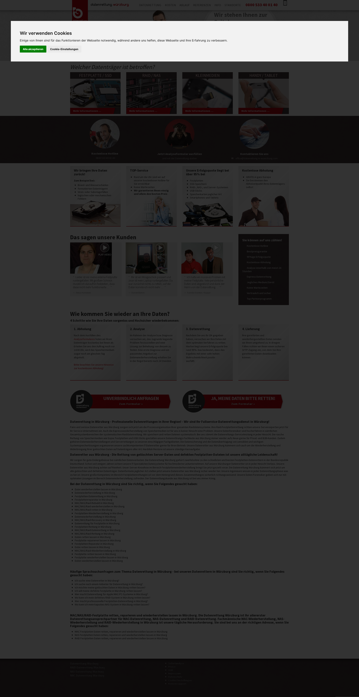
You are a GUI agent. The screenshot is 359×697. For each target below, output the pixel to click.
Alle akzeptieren (33, 49)
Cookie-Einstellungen (64, 49)
